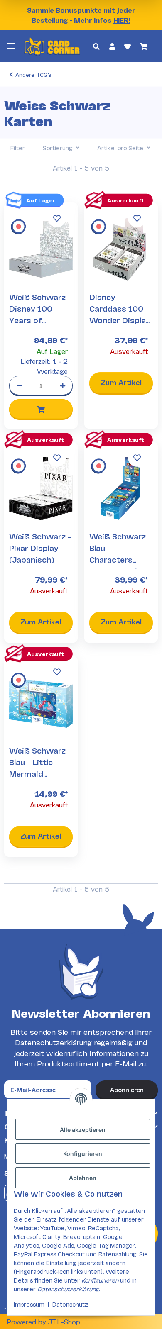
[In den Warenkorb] (41, 409)
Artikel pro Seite (120, 147)
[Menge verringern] (19, 384)
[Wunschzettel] (127, 46)
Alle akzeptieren (83, 1129)
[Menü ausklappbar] (11, 46)
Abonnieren (127, 1089)
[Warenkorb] (143, 46)
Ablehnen (82, 1177)
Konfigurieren (82, 1153)
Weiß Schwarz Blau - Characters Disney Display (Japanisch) (117, 559)
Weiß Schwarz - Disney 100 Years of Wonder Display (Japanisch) (40, 320)
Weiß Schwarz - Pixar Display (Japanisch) (40, 548)
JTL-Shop (64, 1321)
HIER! (121, 20)
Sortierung (57, 147)
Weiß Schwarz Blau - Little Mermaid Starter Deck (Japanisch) (37, 773)
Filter (17, 147)
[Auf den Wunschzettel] (57, 218)
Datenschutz (70, 1303)
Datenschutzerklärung (53, 1042)
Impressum (29, 1303)
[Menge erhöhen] (62, 384)
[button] (96, 46)
